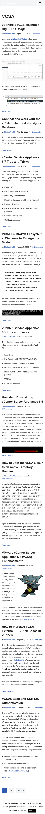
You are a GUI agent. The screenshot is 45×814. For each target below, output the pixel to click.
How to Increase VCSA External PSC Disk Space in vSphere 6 (21, 631)
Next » (21, 790)
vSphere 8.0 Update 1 (20, 39)
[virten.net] (9, 3)
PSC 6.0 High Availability (18, 771)
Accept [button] (31, 811)
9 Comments (7, 409)
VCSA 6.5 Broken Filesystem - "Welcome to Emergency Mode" (22, 238)
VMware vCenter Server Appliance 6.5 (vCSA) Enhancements (18, 557)
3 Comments (37, 640)
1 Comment (35, 34)
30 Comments (37, 247)
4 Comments (35, 132)
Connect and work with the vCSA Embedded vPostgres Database (21, 123)
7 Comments (35, 166)
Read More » (7, 111)
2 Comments (7, 568)
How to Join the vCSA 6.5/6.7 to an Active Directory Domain (22, 467)
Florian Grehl (9, 34)
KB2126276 (19, 660)
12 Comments (7, 479)
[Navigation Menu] (40, 3)
